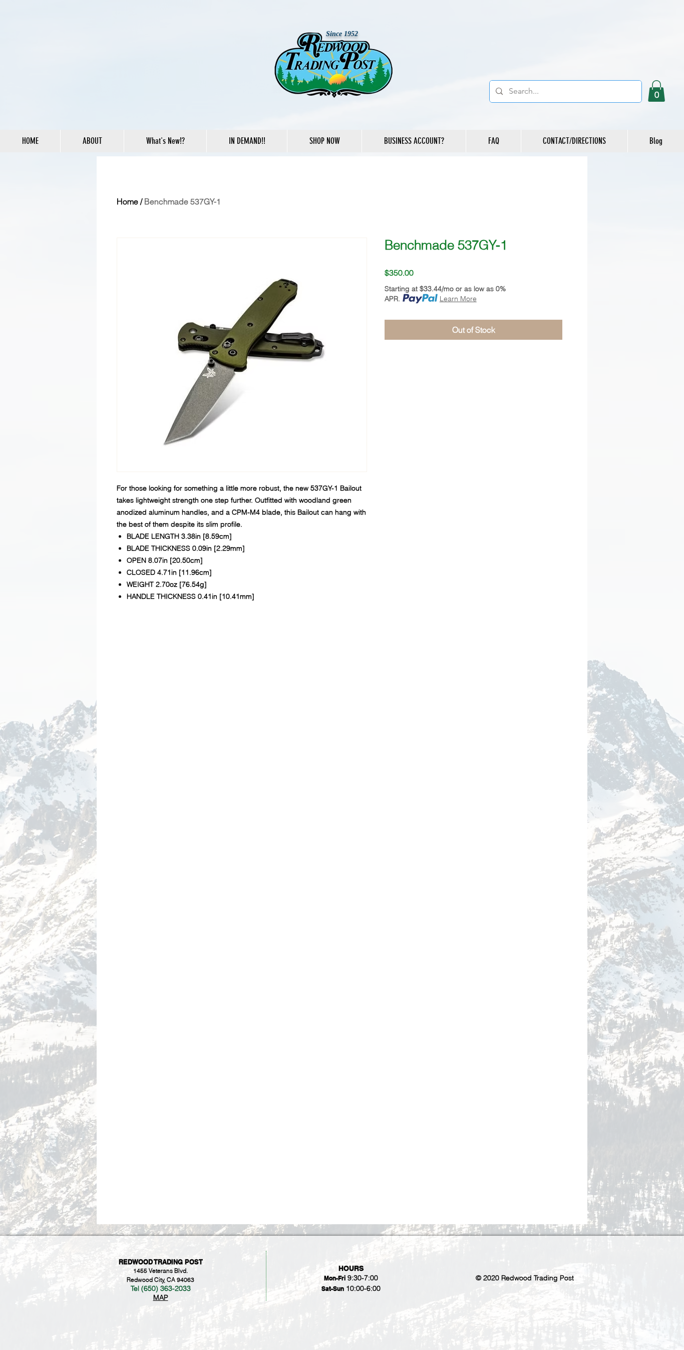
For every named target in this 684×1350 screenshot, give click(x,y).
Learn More (458, 298)
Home (127, 201)
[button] (656, 91)
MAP (160, 1297)
